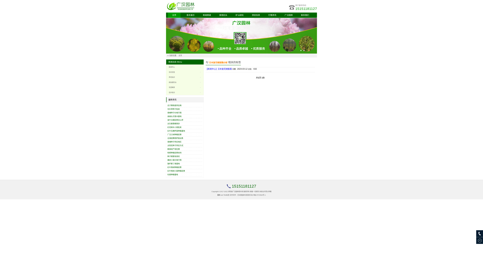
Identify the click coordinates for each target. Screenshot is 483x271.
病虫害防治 (172, 82)
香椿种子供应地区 (174, 142)
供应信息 (256, 15)
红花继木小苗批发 (174, 127)
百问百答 (172, 72)
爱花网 (247, 195)
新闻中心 (172, 67)
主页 (174, 15)
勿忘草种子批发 (173, 109)
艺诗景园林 (241, 195)
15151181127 (306, 9)
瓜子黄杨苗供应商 (174, 105)
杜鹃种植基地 (172, 175)
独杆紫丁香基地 (173, 164)
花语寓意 (172, 87)
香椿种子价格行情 (174, 113)
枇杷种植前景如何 (174, 153)
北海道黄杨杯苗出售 (175, 138)
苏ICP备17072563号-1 (258, 195)
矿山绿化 (240, 15)
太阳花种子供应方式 (175, 145)
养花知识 (172, 77)
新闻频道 (207, 15)
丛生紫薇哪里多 (173, 124)
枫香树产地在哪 (173, 149)
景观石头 (223, 15)
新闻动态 (172, 62)
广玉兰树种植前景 (174, 134)
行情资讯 (272, 15)
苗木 (218, 195)
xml (222, 195)
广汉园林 (289, 15)
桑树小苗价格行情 (174, 160)
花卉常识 (172, 92)
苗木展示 (191, 15)
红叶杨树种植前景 (174, 167)
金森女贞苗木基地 (174, 116)
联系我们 (305, 15)
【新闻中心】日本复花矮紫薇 (219, 69)
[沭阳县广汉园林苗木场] (197, 6)
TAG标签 (226, 195)
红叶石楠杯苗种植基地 (176, 131)
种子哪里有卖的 (173, 156)
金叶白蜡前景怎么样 (175, 120)
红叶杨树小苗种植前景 (176, 171)
